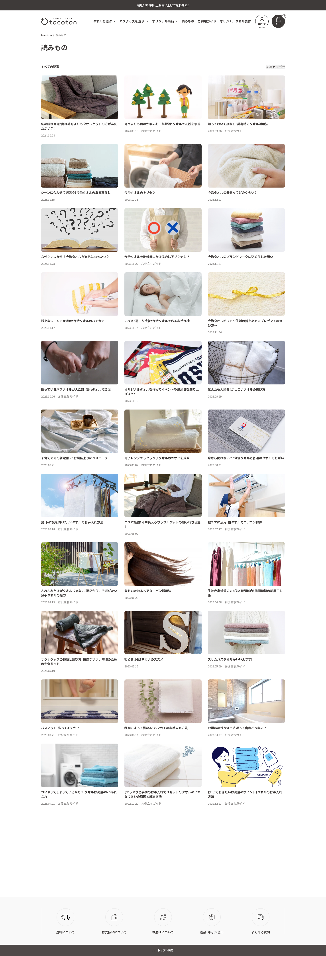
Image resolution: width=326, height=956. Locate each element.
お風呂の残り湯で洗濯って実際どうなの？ (237, 728)
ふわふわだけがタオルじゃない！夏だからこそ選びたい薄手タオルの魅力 (79, 592)
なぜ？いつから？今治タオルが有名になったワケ (75, 256)
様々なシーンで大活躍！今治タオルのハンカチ (72, 321)
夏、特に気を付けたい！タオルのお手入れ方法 (72, 522)
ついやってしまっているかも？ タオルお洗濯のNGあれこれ (79, 794)
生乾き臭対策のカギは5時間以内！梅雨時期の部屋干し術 (245, 592)
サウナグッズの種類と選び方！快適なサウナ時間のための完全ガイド (79, 661)
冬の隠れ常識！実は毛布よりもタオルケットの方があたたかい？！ (79, 126)
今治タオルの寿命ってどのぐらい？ (232, 192)
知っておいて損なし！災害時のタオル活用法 (238, 124)
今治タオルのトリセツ (139, 192)
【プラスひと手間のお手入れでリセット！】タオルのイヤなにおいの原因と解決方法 (162, 794)
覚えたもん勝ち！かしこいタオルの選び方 (236, 389)
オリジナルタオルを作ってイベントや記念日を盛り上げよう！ (161, 391)
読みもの (188, 21)
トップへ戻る (165, 950)
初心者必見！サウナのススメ (143, 659)
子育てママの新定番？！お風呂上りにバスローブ (74, 458)
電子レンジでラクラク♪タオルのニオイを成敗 (157, 458)
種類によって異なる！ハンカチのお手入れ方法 (156, 728)
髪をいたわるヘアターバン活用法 (147, 590)
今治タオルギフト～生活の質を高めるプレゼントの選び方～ (245, 323)
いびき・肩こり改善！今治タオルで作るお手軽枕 (157, 321)
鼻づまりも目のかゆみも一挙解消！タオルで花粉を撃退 (162, 124)
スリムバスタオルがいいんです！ (230, 659)
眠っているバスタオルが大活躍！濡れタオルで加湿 (76, 389)
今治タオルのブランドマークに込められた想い (240, 256)
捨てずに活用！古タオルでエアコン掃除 (235, 522)
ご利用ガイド (207, 21)
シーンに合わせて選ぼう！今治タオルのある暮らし (76, 192)
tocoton (46, 35)
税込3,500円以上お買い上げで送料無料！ (163, 5)
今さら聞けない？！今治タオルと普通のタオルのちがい (246, 458)
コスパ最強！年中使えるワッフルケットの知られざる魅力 (162, 524)
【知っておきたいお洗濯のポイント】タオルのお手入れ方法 (245, 794)
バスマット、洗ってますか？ (60, 728)
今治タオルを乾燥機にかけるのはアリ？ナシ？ (157, 256)
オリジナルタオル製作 (235, 21)
